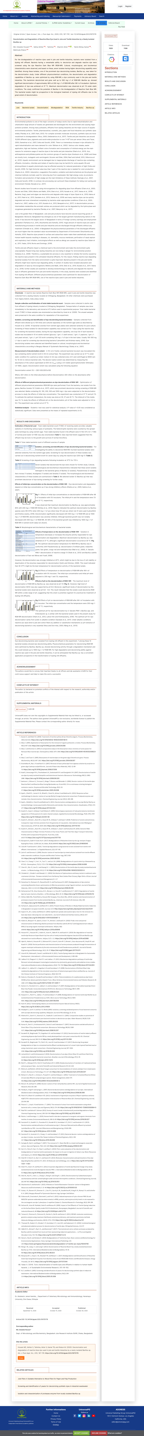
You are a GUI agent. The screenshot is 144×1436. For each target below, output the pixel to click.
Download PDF (111, 36)
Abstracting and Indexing (40, 16)
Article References (113, 104)
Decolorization (42, 108)
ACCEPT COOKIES (81, 1433)
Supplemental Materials (115, 99)
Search (101, 16)
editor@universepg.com (120, 1422)
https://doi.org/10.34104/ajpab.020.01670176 (61, 1353)
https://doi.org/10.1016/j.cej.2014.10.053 (44, 1182)
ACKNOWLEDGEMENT (113, 90)
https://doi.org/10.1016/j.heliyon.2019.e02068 (72, 938)
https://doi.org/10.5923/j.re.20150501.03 (62, 1187)
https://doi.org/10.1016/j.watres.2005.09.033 (41, 1021)
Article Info (110, 108)
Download (22, 709)
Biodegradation (57, 108)
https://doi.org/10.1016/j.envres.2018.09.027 (73, 1119)
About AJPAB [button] (26, 23)
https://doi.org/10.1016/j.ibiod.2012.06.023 (39, 1253)
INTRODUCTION (111, 72)
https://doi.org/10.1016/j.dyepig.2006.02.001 (66, 1146)
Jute (17, 108)
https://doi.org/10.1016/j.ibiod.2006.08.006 (69, 1093)
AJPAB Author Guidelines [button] (61, 23)
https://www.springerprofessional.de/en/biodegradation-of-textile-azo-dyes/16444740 (56, 1244)
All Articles (101, 23)
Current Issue (80, 23)
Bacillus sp (90, 108)
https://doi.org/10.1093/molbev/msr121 (69, 1220)
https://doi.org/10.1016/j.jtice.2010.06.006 (39, 1140)
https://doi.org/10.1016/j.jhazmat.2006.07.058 (40, 769)
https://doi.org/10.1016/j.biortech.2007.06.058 (42, 1001)
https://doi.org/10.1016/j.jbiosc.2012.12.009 (40, 1131)
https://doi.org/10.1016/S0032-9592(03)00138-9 (49, 740)
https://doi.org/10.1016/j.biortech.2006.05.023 (42, 992)
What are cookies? (115, 1433)
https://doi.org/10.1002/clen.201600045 (73, 843)
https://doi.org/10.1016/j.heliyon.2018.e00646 (43, 930)
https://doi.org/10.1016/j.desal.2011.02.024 (39, 808)
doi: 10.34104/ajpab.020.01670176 (83, 34)
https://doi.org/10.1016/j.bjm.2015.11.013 (38, 1060)
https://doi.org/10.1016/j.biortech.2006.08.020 (42, 778)
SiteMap (56, 1425)
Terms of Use (56, 1422)
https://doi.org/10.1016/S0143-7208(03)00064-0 (78, 1107)
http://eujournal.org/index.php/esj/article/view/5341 (73, 909)
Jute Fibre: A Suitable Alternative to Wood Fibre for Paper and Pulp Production (47, 1379)
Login (120, 6)
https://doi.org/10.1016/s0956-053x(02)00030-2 (42, 1081)
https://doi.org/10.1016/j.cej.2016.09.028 (40, 1051)
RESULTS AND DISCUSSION (115, 81)
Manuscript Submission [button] (61, 16)
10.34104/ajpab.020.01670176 (36, 1319)
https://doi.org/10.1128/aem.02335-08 (35, 817)
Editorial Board (114, 23)
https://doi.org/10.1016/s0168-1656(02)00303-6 (67, 870)
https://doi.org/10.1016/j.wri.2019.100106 (52, 1155)
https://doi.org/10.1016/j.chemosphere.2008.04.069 (68, 864)
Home (6, 16)
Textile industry (77, 108)
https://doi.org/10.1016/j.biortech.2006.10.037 (42, 1030)
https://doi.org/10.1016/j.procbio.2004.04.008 (48, 746)
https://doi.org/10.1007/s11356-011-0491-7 (44, 983)
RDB (67, 108)
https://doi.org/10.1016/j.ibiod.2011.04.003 (79, 965)
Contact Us (56, 1416)
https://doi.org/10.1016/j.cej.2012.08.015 (66, 1113)
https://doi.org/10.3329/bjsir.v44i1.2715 (51, 1211)
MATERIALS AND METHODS (115, 77)
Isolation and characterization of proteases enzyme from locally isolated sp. (49, 1394)
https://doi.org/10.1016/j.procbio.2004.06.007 (58, 760)
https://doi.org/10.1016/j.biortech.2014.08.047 (69, 1072)
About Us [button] (13, 16)
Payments (77, 16)
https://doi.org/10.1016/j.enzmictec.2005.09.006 (41, 790)
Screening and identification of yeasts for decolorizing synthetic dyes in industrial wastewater (53, 1386)
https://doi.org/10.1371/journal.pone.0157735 (44, 838)
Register (128, 6)
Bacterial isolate (28, 108)
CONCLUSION (110, 86)
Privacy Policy (56, 1419)
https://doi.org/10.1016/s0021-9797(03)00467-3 (42, 918)
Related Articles (112, 113)
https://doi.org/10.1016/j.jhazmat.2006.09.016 (56, 888)
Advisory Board (90, 16)
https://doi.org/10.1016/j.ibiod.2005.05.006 (40, 1276)
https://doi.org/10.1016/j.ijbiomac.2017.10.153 (63, 826)
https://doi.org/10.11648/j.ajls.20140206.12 (39, 903)
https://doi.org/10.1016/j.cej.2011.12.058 (57, 1039)
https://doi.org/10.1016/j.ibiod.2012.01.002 (38, 1173)
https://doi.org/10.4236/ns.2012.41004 (35, 1007)
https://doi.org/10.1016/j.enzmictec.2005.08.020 (42, 858)
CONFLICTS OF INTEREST (114, 95)
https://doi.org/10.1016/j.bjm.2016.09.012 (79, 894)
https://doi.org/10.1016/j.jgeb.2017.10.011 (65, 950)
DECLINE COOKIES (99, 1433)
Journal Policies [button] (42, 23)
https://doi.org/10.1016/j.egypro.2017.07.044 (51, 1262)
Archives (91, 23)
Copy (21, 1358)
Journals (25, 16)
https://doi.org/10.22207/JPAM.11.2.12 (52, 1235)
